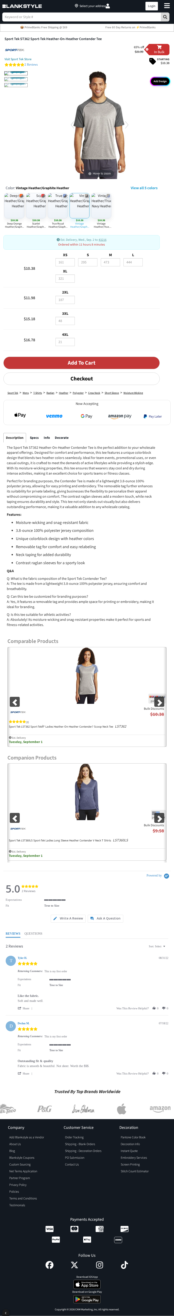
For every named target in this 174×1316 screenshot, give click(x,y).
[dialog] (5, 1312)
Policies (14, 1191)
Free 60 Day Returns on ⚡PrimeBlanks (130, 27)
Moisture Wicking (133, 393)
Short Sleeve (112, 393)
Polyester (78, 393)
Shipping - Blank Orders (80, 1144)
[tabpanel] (81, 538)
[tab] (68, 919)
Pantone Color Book (133, 1137)
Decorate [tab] (62, 437)
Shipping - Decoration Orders (83, 1151)
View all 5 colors (144, 188)
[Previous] (72, 124)
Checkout (81, 379)
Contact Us (72, 1164)
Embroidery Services (134, 1158)
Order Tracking (74, 1137)
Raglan (50, 393)
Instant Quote (129, 1151)
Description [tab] (15, 437)
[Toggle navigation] (167, 6)
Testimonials (17, 1205)
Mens (26, 393)
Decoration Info (130, 1144)
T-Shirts (37, 393)
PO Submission (74, 1158)
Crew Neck (94, 393)
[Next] (127, 124)
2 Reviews (31, 64)
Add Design (160, 81)
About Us (15, 1144)
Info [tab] (47, 437)
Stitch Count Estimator (135, 1171)
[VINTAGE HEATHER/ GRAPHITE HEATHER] (16, 73)
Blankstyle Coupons (21, 1158)
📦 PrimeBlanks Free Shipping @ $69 (43, 27)
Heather (63, 393)
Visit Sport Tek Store (18, 59)
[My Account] (108, 6)
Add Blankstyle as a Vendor (26, 1137)
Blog (12, 1151)
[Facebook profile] (49, 1267)
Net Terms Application (23, 1171)
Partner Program (19, 1178)
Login (151, 6)
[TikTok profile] (124, 1267)
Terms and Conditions (23, 1198)
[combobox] (157, 946)
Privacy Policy (18, 1185)
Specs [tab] (34, 437)
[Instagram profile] (100, 1267)
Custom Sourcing (20, 1164)
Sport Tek (12, 393)
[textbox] (167, 948)
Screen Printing (130, 1164)
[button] (122, 6)
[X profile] (74, 1267)
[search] (165, 16)
